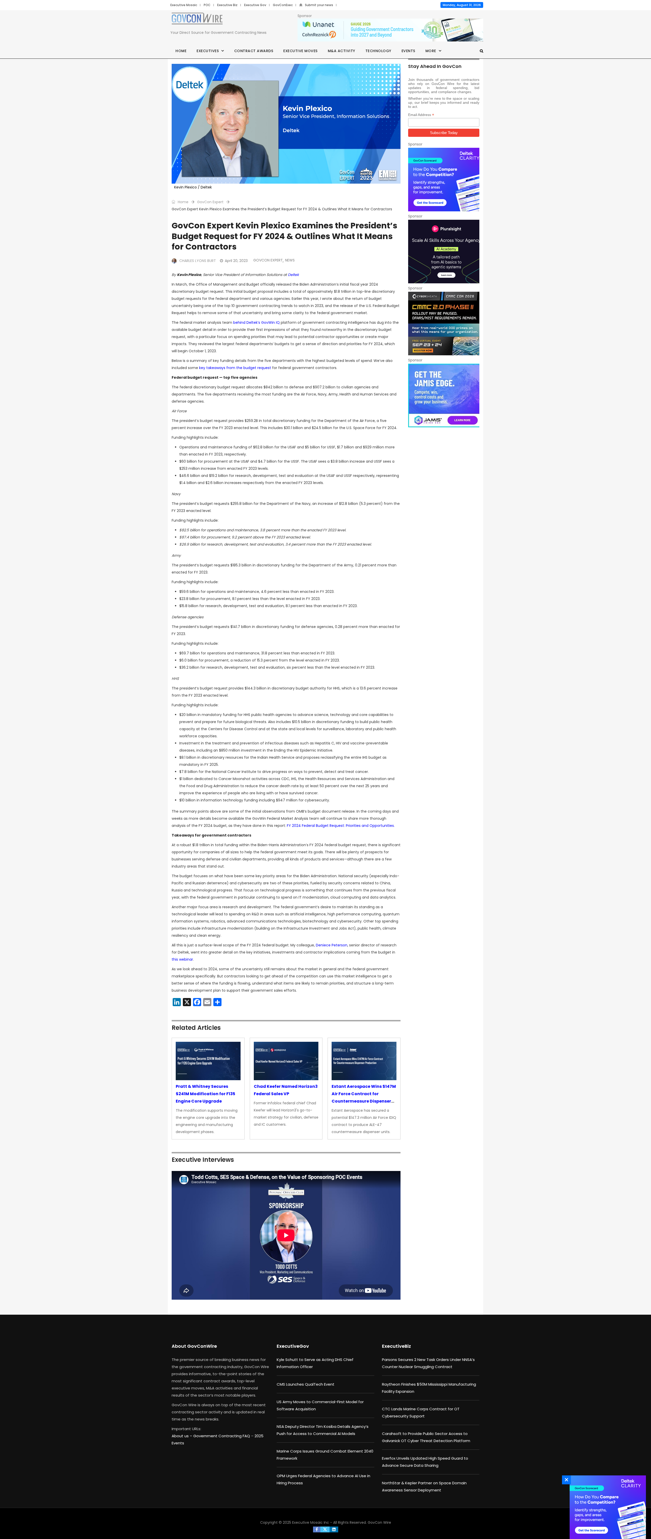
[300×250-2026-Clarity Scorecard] (443, 179)
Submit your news (319, 5)
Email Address (421, 114)
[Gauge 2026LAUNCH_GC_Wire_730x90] (390, 30)
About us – (182, 1436)
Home (180, 50)
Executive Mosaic (183, 5)
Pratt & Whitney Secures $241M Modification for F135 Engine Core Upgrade (205, 1093)
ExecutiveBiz (396, 1346)
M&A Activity (341, 50)
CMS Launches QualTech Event (305, 1384)
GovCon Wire (379, 1522)
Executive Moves (300, 50)
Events (408, 50)
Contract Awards (253, 50)
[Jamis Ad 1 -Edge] (443, 395)
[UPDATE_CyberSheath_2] (443, 323)
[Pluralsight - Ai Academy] (443, 251)
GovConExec (283, 5)
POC (207, 5)
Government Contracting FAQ (222, 1436)
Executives (208, 50)
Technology (378, 50)
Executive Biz (227, 5)
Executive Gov (255, 5)
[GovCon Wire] (197, 19)
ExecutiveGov (293, 1346)
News (290, 260)
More (430, 50)
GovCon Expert (210, 201)
